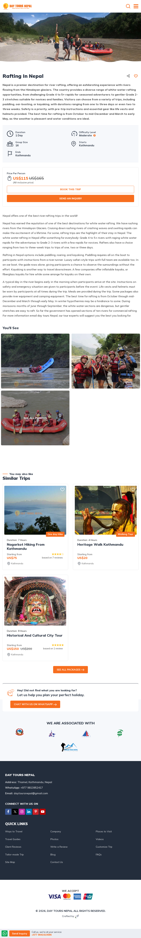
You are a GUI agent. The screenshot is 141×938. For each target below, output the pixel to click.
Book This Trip (70, 189)
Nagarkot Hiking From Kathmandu (26, 546)
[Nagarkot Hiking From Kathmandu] (35, 510)
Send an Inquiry (70, 198)
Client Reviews (13, 846)
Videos (100, 839)
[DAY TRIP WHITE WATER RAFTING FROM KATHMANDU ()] (35, 361)
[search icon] (128, 6)
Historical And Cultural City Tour (35, 635)
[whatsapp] (5, 934)
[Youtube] (43, 812)
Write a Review (59, 846)
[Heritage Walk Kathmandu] (106, 510)
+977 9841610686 (42, 935)
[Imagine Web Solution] (77, 916)
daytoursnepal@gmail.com (31, 793)
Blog (53, 854)
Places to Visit (104, 831)
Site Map (10, 862)
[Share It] (128, 76)
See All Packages (68, 669)
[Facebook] (8, 812)
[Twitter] (15, 812)
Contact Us (56, 862)
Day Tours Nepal (60, 911)
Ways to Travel (13, 831)
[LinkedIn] (29, 812)
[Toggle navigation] (134, 6)
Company (55, 831)
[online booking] (70, 896)
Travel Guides (12, 839)
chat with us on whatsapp (33, 704)
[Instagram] (22, 812)
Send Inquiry (19, 933)
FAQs (99, 854)
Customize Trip (104, 846)
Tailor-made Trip (14, 854)
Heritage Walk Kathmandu (100, 544)
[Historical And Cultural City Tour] (35, 601)
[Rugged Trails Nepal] (69, 747)
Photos (54, 839)
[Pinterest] (36, 812)
